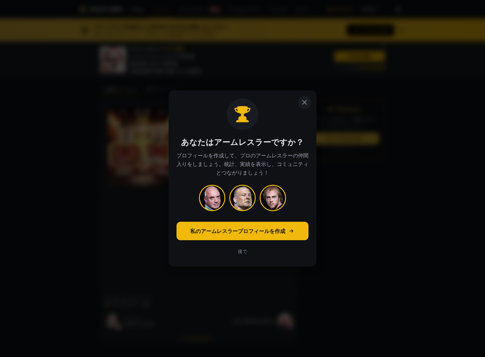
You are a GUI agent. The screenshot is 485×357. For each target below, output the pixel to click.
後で (242, 251)
